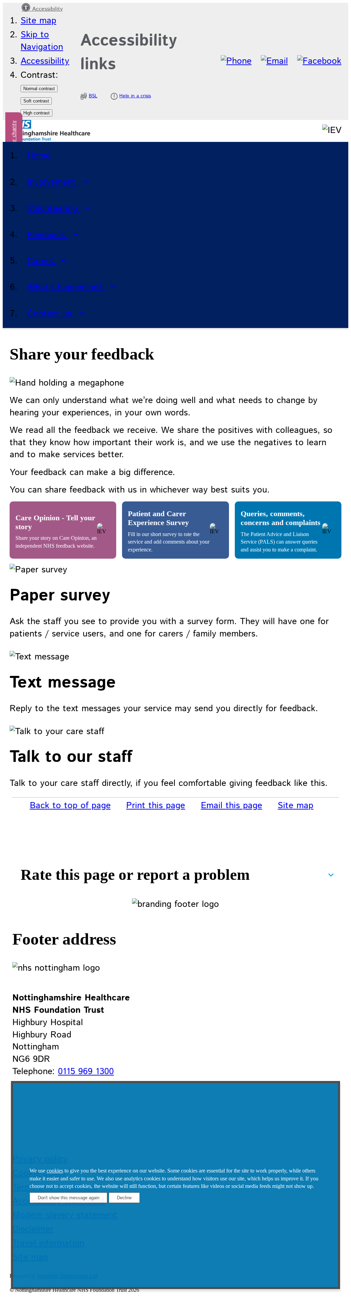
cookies (55, 1171)
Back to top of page (70, 805)
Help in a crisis (135, 96)
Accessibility (47, 9)
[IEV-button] (63, 530)
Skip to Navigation (42, 40)
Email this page (231, 805)
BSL (93, 96)
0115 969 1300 (86, 1071)
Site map (38, 20)
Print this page (155, 805)
